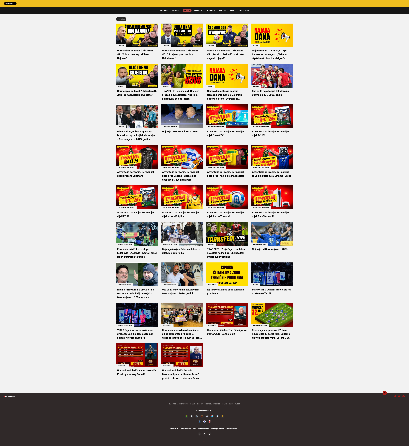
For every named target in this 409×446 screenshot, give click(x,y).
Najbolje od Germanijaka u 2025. (180, 131)
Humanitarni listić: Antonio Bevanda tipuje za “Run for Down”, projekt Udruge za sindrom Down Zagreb (181, 374)
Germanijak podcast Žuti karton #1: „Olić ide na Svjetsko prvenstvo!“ (137, 92)
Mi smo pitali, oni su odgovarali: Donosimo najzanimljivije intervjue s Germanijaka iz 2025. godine (136, 135)
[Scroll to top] (385, 393)
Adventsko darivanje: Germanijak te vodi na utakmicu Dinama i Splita (271, 173)
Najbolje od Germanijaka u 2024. (270, 249)
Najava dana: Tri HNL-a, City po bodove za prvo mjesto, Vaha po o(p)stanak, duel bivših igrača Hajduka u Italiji (269, 54)
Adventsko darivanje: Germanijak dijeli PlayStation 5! (270, 214)
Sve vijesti (183, 404)
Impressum (174, 428)
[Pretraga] (402, 3)
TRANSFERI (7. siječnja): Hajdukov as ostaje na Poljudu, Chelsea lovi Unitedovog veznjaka (226, 252)
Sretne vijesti (219, 127)
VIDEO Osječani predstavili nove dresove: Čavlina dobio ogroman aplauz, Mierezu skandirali (135, 333)
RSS (194, 428)
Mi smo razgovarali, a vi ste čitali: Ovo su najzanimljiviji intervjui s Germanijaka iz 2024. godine (135, 293)
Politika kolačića (203, 428)
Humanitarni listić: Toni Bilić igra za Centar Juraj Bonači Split (227, 331)
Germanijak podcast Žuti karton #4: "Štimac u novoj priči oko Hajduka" (135, 54)
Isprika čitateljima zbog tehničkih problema (225, 291)
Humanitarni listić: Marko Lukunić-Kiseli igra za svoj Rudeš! (136, 372)
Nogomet (121, 46)
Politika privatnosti (217, 428)
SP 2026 (192, 404)
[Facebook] (204, 434)
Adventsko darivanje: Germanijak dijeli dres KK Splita (180, 214)
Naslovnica (173, 404)
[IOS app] (399, 396)
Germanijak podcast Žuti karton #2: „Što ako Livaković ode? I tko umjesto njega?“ (225, 54)
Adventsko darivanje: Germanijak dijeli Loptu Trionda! (225, 214)
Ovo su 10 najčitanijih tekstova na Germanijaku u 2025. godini (270, 92)
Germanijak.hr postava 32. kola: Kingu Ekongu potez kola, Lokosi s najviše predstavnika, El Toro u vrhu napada (272, 334)
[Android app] (395, 396)
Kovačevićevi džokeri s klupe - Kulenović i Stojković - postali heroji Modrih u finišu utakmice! (137, 252)
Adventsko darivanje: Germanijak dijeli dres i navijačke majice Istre (225, 173)
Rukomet (263, 244)
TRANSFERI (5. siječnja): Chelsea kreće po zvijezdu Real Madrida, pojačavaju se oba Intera (180, 94)
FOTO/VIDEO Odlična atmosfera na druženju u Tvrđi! (271, 291)
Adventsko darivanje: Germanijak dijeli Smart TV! (225, 133)
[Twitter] (209, 434)
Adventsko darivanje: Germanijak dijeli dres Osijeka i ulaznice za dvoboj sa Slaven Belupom (180, 175)
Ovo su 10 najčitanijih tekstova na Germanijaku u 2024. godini (180, 291)
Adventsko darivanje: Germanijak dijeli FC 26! (270, 133)
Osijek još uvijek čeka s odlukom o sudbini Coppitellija (181, 250)
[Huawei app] (403, 396)
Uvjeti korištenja (186, 428)
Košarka (208, 404)
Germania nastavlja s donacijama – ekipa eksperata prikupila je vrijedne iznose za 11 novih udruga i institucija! (181, 334)
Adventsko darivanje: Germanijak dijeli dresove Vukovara (136, 173)
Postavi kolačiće (231, 428)
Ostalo (255, 46)
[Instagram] (199, 434)
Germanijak (212, 285)
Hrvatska (173, 127)
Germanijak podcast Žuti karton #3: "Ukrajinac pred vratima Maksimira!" (180, 54)
